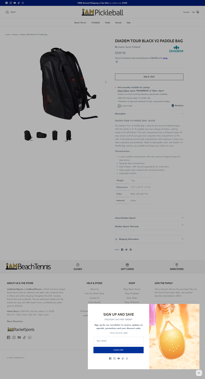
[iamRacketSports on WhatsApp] (127, 358)
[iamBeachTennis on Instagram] (114, 358)
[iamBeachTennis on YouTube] (119, 358)
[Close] (196, 307)
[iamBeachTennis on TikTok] (123, 358)
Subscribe (118, 350)
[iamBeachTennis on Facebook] (110, 358)
